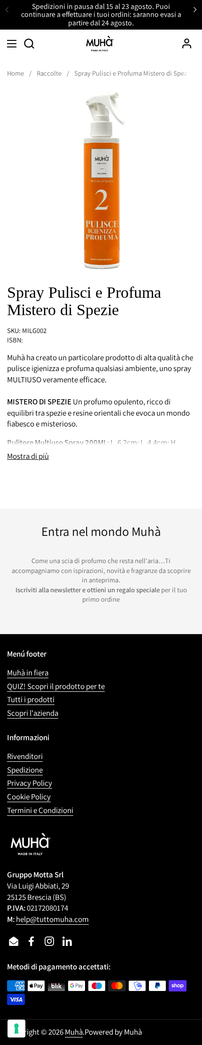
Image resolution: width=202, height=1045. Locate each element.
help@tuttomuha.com (52, 919)
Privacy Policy (29, 783)
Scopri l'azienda (32, 713)
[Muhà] (100, 43)
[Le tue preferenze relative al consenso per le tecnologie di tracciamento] (16, 1028)
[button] (29, 43)
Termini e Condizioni (40, 810)
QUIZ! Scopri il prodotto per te (56, 686)
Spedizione (25, 770)
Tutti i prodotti (30, 699)
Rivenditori (25, 756)
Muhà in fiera (27, 672)
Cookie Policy (29, 796)
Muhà (74, 1032)
